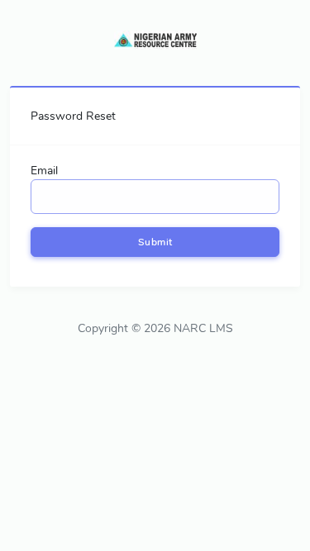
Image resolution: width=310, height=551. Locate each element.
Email (44, 170)
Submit (155, 242)
